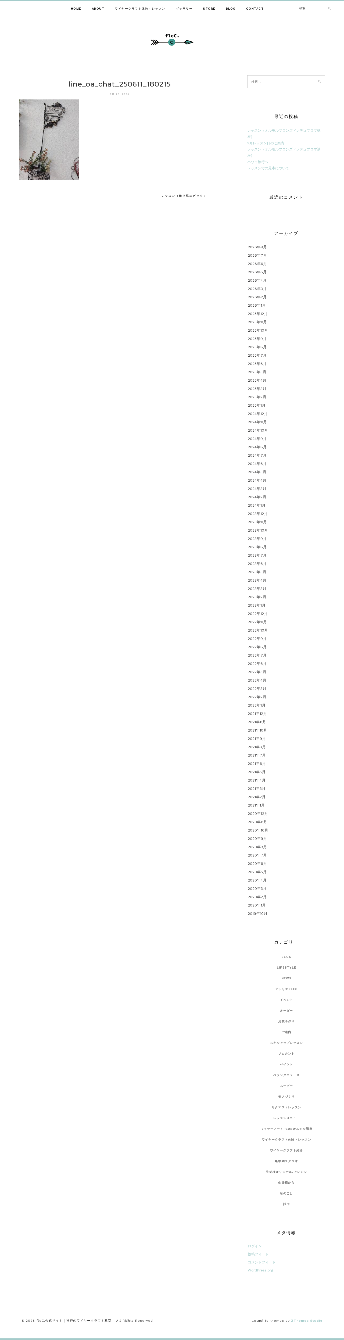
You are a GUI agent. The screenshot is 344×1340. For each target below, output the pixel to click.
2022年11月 (257, 622)
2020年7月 (257, 855)
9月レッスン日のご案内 (265, 143)
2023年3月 (257, 588)
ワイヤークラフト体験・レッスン (140, 8)
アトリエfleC (286, 989)
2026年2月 (257, 297)
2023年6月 (257, 563)
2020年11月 (257, 822)
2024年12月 (258, 413)
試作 (286, 1204)
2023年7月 (257, 555)
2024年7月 (257, 455)
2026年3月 (257, 288)
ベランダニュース (286, 1075)
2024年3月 (257, 488)
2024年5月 (257, 472)
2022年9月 (257, 638)
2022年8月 (257, 647)
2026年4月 (257, 280)
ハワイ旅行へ (257, 162)
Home (76, 8)
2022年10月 (258, 630)
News (286, 978)
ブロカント (286, 1053)
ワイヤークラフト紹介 (286, 1150)
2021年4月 (257, 780)
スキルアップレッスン (286, 1043)
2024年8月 (257, 447)
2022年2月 (257, 697)
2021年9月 (257, 738)
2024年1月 (257, 505)
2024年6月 (257, 463)
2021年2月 (257, 797)
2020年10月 (258, 830)
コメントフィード (262, 1262)
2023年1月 (257, 605)
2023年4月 (257, 580)
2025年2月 (257, 397)
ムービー (286, 1086)
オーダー (286, 1010)
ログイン (255, 1246)
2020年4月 (257, 880)
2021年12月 (257, 713)
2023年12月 (258, 513)
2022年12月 (258, 613)
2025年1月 (257, 405)
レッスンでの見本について (268, 168)
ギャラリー (184, 8)
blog (286, 957)
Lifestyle (286, 967)
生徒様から (286, 1182)
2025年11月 (257, 322)
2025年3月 (257, 388)
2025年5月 (257, 372)
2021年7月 (257, 755)
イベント (286, 1000)
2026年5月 (257, 272)
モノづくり (286, 1096)
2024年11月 (257, 422)
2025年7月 (257, 355)
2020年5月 (257, 872)
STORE (209, 8)
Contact (255, 8)
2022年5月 (257, 672)
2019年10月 (257, 913)
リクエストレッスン (286, 1107)
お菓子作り (286, 1021)
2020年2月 (257, 897)
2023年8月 (257, 547)
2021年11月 (257, 722)
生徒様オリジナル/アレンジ (286, 1172)
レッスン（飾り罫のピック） (184, 195)
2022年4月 (257, 680)
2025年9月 (257, 338)
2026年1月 (257, 305)
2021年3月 (257, 788)
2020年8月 (257, 847)
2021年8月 (257, 747)
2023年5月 (257, 572)
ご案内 (287, 1032)
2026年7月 (257, 255)
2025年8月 (257, 347)
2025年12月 (258, 313)
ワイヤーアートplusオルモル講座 (286, 1129)
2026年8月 (257, 247)
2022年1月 (257, 705)
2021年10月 (257, 730)
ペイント (286, 1064)
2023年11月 (257, 522)
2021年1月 (256, 805)
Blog (231, 8)
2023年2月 (257, 597)
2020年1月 (257, 905)
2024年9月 (257, 438)
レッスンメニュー (286, 1118)
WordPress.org (260, 1270)
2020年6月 (257, 863)
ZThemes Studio (306, 1321)
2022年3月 (257, 688)
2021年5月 (257, 772)
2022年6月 (257, 663)
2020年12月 (258, 813)
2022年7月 (257, 655)
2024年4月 (257, 480)
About (98, 8)
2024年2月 (257, 497)
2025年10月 (258, 330)
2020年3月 (257, 888)
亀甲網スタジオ (286, 1161)
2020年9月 (257, 838)
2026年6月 (257, 263)
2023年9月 (257, 538)
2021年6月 (257, 763)
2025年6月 (257, 363)
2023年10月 (258, 530)
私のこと (286, 1193)
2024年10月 (258, 430)
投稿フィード (258, 1254)
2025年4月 (257, 380)
